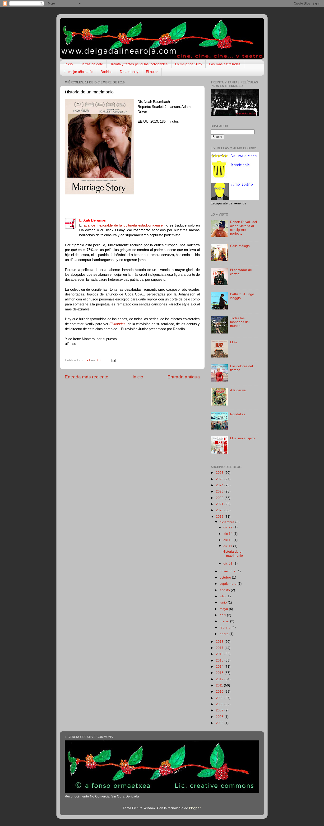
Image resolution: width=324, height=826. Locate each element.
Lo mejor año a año (78, 72)
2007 (220, 710)
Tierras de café (91, 64)
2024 (220, 485)
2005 (220, 723)
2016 (220, 654)
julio (223, 596)
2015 (220, 660)
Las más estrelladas (225, 64)
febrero (225, 627)
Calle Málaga (240, 246)
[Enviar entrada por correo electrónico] (113, 360)
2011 (220, 685)
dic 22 (228, 527)
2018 (220, 641)
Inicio (69, 64)
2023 (220, 491)
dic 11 (228, 546)
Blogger (194, 808)
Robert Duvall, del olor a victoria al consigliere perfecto (243, 227)
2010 (220, 691)
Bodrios (106, 72)
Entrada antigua (183, 376)
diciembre (227, 522)
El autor (152, 72)
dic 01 (228, 563)
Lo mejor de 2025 (188, 64)
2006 (220, 717)
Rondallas (237, 414)
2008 (220, 704)
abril (223, 615)
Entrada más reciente (86, 376)
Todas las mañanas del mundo (240, 322)
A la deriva (238, 390)
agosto (225, 590)
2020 (220, 510)
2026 (220, 472)
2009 (220, 698)
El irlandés (117, 324)
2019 (220, 516)
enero (224, 634)
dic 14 (228, 534)
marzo (225, 621)
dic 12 (228, 540)
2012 (220, 679)
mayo (224, 609)
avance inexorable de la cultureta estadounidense (123, 225)
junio (224, 602)
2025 (220, 479)
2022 (220, 498)
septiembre (228, 583)
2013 (220, 673)
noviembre (228, 571)
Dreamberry (129, 72)
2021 (220, 504)
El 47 (234, 342)
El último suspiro (242, 438)
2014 (220, 666)
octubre (226, 577)
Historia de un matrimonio (232, 553)
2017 (220, 648)
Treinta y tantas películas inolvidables (139, 64)
